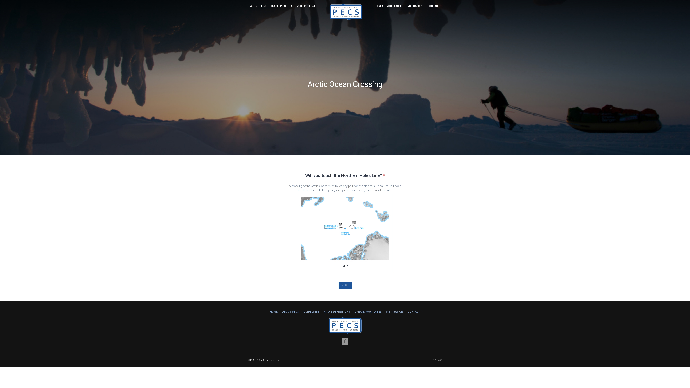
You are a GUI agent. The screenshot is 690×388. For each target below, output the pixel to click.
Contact (433, 6)
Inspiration (414, 6)
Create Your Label (389, 6)
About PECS (258, 6)
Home (274, 311)
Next (345, 285)
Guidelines (278, 6)
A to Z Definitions (303, 6)
